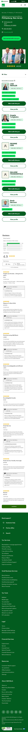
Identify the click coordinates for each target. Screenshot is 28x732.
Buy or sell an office (7, 692)
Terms (3, 626)
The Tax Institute (6, 701)
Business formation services (9, 584)
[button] (21, 5)
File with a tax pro (6, 549)
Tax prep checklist (6, 604)
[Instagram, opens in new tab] (12, 712)
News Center (5, 696)
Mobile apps (5, 599)
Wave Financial (6, 586)
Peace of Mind (5, 557)
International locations (8, 672)
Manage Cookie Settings (8, 630)
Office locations (6, 670)
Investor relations (6, 698)
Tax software (5, 553)
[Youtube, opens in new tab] (16, 712)
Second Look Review (7, 555)
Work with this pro (14, 103)
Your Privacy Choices (18, 728)
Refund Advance (6, 654)
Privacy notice (5, 628)
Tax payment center (7, 610)
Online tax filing (6, 546)
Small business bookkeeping (9, 579)
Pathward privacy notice (8, 632)
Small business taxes (7, 577)
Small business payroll (8, 582)
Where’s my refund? (7, 612)
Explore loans (5, 643)
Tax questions (5, 667)
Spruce (4, 645)
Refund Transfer (6, 650)
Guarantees (5, 703)
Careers (4, 690)
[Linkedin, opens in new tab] (20, 712)
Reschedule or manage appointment (12, 544)
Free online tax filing (7, 551)
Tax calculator (5, 601)
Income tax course (7, 694)
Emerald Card (5, 648)
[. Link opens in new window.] (7, 729)
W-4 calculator (6, 615)
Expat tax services (6, 564)
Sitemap (4, 674)
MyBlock (4, 597)
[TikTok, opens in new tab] (3, 712)
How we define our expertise (7, 80)
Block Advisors (6, 575)
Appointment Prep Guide (8, 606)
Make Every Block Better (8, 687)
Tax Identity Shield (7, 560)
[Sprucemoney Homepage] (23, 1)
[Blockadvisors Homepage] (14, 1)
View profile (14, 109)
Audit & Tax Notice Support (9, 562)
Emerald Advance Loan (8, 652)
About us (4, 685)
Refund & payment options (9, 608)
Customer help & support (9, 665)
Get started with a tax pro (11, 38)
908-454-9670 (8, 28)
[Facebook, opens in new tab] (7, 712)
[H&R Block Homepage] (4, 1)
